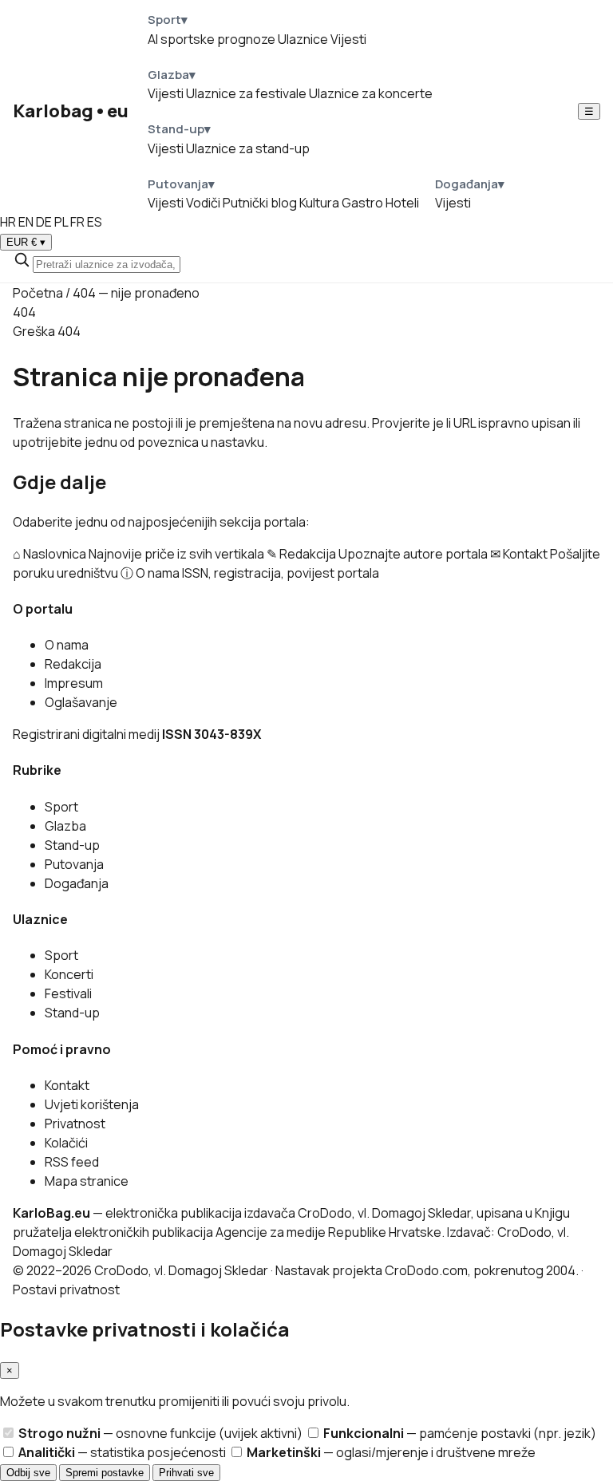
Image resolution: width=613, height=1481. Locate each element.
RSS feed (72, 1162)
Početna (38, 293)
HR (8, 222)
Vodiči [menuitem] (203, 202)
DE (44, 222)
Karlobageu (71, 111)
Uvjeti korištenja (92, 1104)
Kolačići (66, 1142)
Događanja (77, 883)
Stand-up (72, 845)
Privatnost (75, 1123)
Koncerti (69, 974)
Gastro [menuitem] (362, 202)
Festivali (68, 993)
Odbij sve (28, 1473)
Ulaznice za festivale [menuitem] (246, 93)
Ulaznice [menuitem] (303, 39)
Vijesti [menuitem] (348, 39)
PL (61, 222)
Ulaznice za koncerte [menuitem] (371, 93)
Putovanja (74, 864)
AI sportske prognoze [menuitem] (211, 39)
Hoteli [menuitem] (402, 202)
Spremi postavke (104, 1473)
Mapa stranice (87, 1181)
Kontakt (67, 1085)
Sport (61, 807)
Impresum (74, 683)
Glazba (65, 826)
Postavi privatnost (66, 1289)
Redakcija (73, 664)
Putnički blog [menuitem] (260, 202)
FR (77, 222)
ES (94, 222)
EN (26, 222)
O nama (67, 645)
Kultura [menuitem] (319, 202)
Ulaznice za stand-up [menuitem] (248, 148)
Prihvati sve (186, 1473)
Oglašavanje (81, 702)
